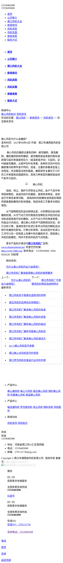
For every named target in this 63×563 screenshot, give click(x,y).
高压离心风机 (40, 391)
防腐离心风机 (17, 395)
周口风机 (21, 117)
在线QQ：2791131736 (18, 524)
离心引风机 (26, 391)
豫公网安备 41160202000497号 (20, 465)
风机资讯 (21, 114)
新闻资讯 (12, 25)
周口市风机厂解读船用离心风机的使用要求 (29, 273)
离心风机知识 (8, 114)
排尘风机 (38, 407)
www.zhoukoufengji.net (13, 247)
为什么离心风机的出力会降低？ (23, 267)
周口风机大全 (14, 21)
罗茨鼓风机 (26, 407)
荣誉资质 (12, 36)
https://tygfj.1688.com (11, 251)
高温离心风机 (33, 395)
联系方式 (12, 40)
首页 (9, 14)
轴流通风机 (13, 407)
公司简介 (12, 17)
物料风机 (48, 407)
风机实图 (12, 32)
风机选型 (12, 29)
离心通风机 (13, 391)
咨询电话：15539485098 (20, 532)
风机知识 (23, 423)
